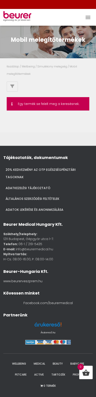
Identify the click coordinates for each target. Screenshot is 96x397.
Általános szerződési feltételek (32, 198)
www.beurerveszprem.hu (22, 281)
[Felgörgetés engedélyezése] (86, 388)
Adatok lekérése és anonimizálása (34, 209)
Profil (77, 374)
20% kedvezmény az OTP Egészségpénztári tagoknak (41, 173)
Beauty (58, 364)
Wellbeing (28, 66)
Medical (39, 364)
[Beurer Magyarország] (19, 17)
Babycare (77, 364)
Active (39, 374)
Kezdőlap (13, 66)
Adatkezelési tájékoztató (28, 188)
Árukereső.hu (48, 332)
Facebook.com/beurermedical (48, 303)
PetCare (21, 374)
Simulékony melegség (52, 66)
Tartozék (58, 374)
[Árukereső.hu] (48, 326)
